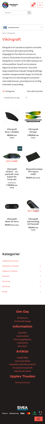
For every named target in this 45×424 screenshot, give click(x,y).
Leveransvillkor (22, 336)
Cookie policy (22, 343)
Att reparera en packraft (22, 367)
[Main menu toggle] (40, 5)
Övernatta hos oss (22, 382)
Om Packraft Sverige (22, 321)
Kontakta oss (22, 318)
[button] (38, 419)
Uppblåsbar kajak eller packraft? (22, 364)
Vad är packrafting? (22, 361)
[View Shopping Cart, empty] (32, 5)
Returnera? (22, 346)
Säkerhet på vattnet (22, 371)
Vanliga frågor (22, 357)
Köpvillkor (22, 332)
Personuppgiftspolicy (22, 339)
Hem (4, 33)
